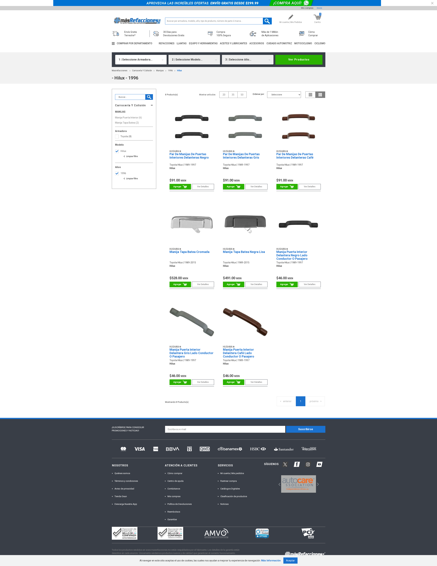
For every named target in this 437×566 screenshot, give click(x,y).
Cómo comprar (174, 473)
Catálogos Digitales (230, 488)
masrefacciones (119, 70)
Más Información (271, 560)
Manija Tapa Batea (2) (127, 122)
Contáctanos (173, 488)
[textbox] (218, 21)
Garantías (172, 519)
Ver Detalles (203, 186)
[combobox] (141, 59)
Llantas (182, 43)
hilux (179, 70)
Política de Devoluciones (179, 504)
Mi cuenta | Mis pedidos (232, 473)
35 (233, 94)
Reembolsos (173, 511)
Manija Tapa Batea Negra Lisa (244, 252)
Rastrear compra (228, 481)
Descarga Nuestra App (126, 504)
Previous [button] (278, 484)
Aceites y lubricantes (233, 43)
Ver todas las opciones (131, 156)
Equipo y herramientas (203, 43)
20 (224, 94)
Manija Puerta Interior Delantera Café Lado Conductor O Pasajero (238, 353)
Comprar (180, 187)
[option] (298, 484)
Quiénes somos (122, 473)
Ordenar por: (258, 94)
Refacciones (166, 43)
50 (242, 94)
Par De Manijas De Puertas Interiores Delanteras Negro (189, 155)
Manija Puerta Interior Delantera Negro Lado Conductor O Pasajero (292, 255)
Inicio (319, 8)
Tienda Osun (121, 496)
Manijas (160, 70)
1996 (170, 70)
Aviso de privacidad (124, 488)
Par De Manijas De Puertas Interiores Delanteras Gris (241, 155)
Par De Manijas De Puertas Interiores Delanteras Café (294, 155)
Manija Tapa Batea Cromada (189, 252)
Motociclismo (303, 43)
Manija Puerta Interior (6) (128, 117)
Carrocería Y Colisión (142, 70)
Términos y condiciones (126, 481)
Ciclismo (319, 43)
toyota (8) (126, 136)
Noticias (224, 504)
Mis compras (307, 8)
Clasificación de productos (233, 496)
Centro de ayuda (175, 481)
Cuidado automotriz (279, 43)
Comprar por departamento (134, 43)
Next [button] (317, 484)
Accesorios (256, 43)
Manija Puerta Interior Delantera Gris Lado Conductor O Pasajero (191, 353)
